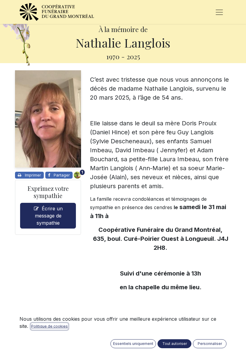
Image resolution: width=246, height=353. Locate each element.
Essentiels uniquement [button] (133, 343)
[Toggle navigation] (219, 11)
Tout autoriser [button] (174, 343)
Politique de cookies (49, 326)
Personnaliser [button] (210, 343)
